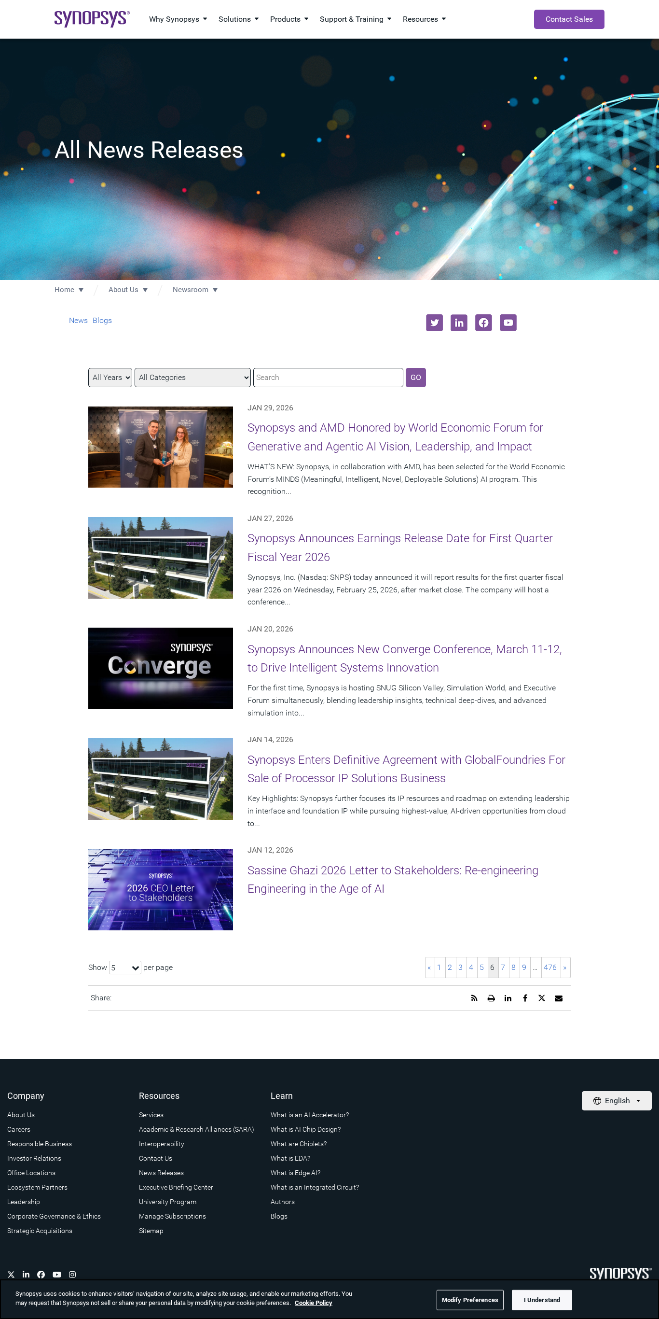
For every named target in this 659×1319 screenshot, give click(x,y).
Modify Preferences (470, 1300)
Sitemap (151, 1231)
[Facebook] (41, 1274)
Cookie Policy (313, 1302)
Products (285, 19)
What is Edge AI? (295, 1173)
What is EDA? (290, 1158)
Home (64, 289)
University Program (167, 1202)
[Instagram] (72, 1274)
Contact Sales (569, 19)
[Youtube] (57, 1274)
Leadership (23, 1202)
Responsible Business (39, 1144)
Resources (420, 19)
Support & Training (352, 19)
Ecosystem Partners (37, 1187)
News (78, 320)
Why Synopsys (174, 19)
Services (151, 1115)
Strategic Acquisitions (39, 1231)
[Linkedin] (26, 1274)
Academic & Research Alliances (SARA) (196, 1129)
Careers (18, 1129)
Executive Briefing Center (176, 1187)
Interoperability (161, 1144)
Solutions (235, 19)
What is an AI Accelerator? (310, 1115)
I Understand (542, 1300)
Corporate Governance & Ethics (54, 1216)
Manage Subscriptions (172, 1216)
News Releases (161, 1173)
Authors (283, 1202)
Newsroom (190, 289)
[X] (11, 1274)
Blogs (102, 320)
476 (550, 967)
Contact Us (155, 1158)
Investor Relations (34, 1158)
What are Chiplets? (299, 1144)
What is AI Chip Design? (306, 1129)
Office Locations (31, 1173)
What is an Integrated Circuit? (315, 1187)
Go (416, 377)
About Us (123, 289)
